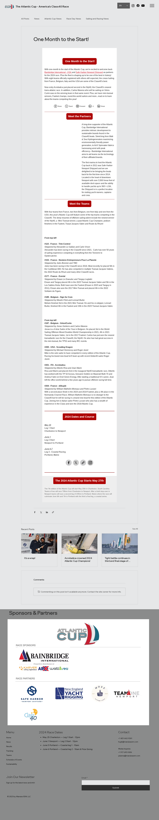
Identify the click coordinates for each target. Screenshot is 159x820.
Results (9, 746)
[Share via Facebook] (35, 512)
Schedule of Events (14, 760)
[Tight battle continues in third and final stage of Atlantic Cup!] (120, 544)
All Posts (25, 18)
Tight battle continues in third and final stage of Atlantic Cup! (117, 559)
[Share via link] (53, 512)
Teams (9, 755)
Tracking (9, 751)
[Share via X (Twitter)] (41, 512)
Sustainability (11, 764)
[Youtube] (143, 5)
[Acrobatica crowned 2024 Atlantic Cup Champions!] (80, 544)
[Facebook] (138, 5)
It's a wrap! (29, 558)
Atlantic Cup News (52, 18)
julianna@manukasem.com (129, 756)
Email (85, 778)
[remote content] (79, 275)
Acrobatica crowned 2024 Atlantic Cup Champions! (78, 559)
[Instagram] (133, 5)
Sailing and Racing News (97, 18)
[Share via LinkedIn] (47, 512)
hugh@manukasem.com (128, 742)
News (36, 18)
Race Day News (73, 18)
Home (8, 737)
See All (135, 529)
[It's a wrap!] (39, 544)
